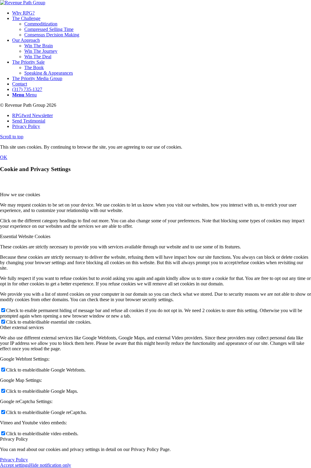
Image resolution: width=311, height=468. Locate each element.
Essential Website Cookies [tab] (25, 236)
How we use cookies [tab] (20, 194)
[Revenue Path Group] (22, 2)
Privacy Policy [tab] (14, 439)
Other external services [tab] (22, 327)
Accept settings (14, 465)
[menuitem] (161, 13)
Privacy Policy (14, 459)
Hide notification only (50, 465)
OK (3, 157)
